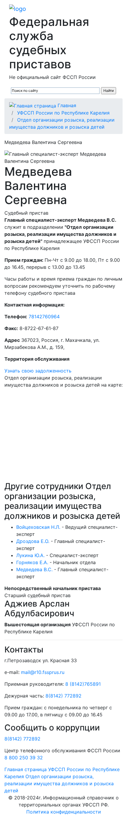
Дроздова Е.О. (32, 541)
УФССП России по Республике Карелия (63, 113)
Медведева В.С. (34, 569)
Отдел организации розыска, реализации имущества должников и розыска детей (59, 783)
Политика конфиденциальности (63, 812)
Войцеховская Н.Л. (38, 527)
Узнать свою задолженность (37, 371)
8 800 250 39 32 (23, 758)
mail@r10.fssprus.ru (42, 672)
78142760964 (44, 316)
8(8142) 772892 (63, 696)
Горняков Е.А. (32, 562)
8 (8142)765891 (83, 684)
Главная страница (25, 769)
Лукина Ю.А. (30, 555)
